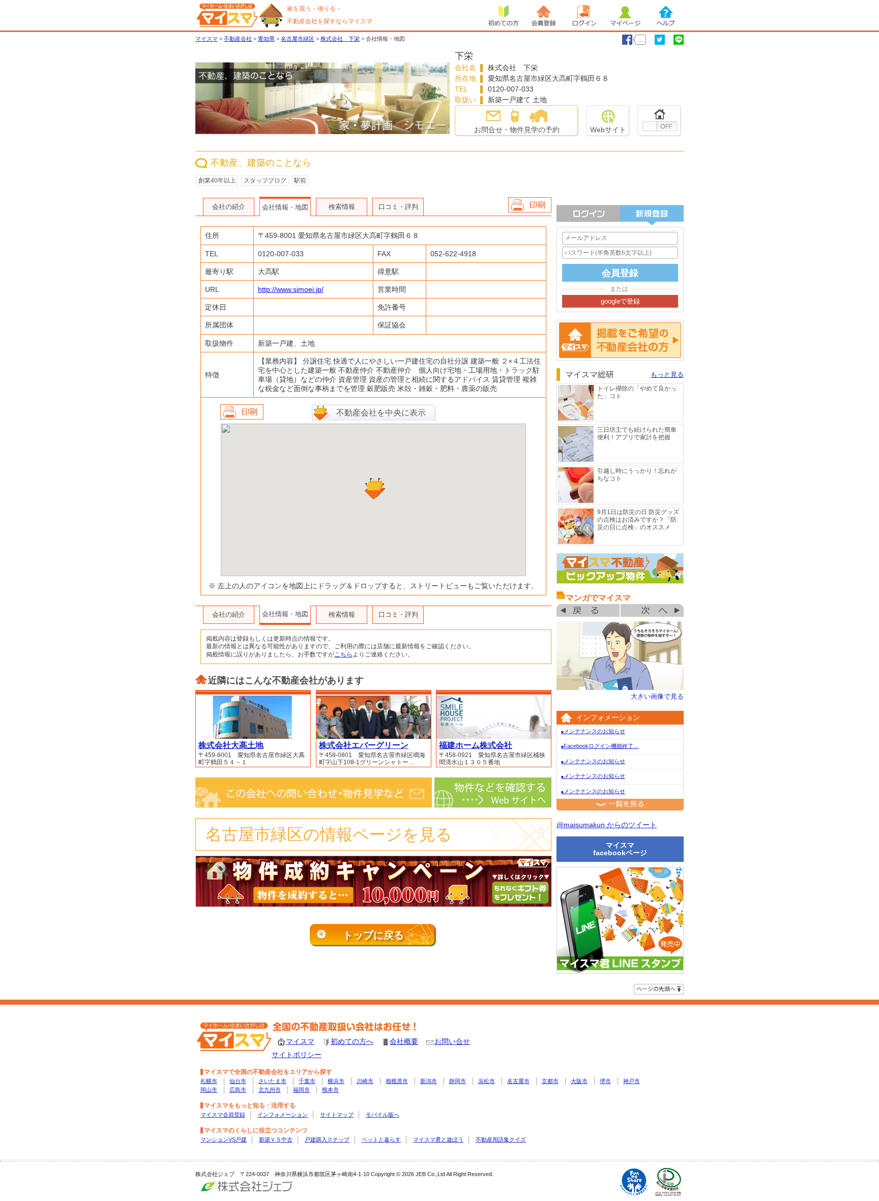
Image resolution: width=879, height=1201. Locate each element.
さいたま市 (272, 1081)
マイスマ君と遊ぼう (438, 1139)
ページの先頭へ (659, 989)
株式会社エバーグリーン (363, 744)
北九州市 (269, 1090)
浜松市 (486, 1081)
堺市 (605, 1081)
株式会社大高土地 (230, 744)
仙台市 (237, 1081)
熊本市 (330, 1090)
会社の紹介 (228, 207)
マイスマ (300, 1041)
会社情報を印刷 (529, 205)
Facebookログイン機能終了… (600, 746)
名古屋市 (518, 1081)
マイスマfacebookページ (620, 849)
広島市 (237, 1090)
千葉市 (307, 1081)
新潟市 (428, 1081)
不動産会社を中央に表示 (381, 412)
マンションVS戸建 (223, 1139)
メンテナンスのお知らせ (593, 731)
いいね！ (627, 40)
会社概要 (404, 1041)
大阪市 (579, 1081)
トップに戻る (373, 935)
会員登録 (544, 15)
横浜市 (336, 1081)
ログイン (584, 15)
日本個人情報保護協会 (668, 1182)
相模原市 (397, 1081)
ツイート (660, 40)
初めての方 (503, 15)
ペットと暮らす (381, 1139)
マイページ (625, 15)
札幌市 (208, 1081)
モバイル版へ (382, 1115)
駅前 (300, 180)
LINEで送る (678, 40)
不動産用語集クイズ (501, 1139)
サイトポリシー (296, 1054)
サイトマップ (337, 1115)
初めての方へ (352, 1041)
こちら (343, 654)
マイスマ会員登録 (222, 1115)
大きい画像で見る (657, 696)
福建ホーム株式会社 (475, 744)
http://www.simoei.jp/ (291, 289)
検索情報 (342, 207)
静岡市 (457, 1081)
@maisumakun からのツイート (606, 825)
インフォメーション (282, 1115)
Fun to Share (634, 1182)
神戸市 (631, 1081)
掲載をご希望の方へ (620, 340)
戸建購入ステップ (327, 1139)
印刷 (241, 411)
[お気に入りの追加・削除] (659, 120)
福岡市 (301, 1090)
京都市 (550, 1081)
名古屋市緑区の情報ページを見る (329, 834)
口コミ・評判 (398, 207)
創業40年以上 (217, 180)
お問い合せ (452, 1041)
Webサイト (608, 130)
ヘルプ (666, 15)
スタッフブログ (265, 180)
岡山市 (208, 1090)
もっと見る (667, 374)
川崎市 (365, 1081)
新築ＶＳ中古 (275, 1139)
